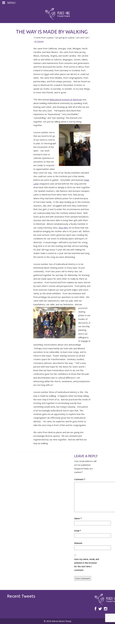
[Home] (57, 14)
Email (77, 530)
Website (78, 543)
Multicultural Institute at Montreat (65, 99)
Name (78, 518)
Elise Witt (63, 227)
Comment (79, 479)
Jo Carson (39, 41)
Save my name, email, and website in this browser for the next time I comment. (86, 565)
